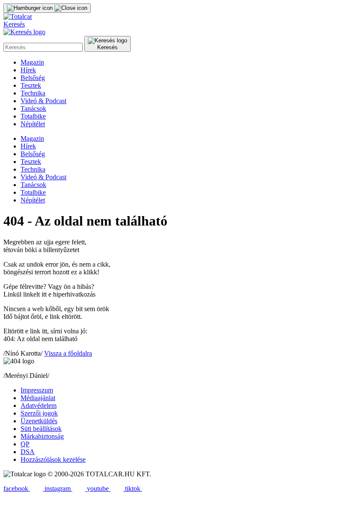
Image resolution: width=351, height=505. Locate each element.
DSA (28, 451)
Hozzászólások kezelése (53, 459)
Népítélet (33, 124)
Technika (33, 93)
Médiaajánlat (38, 397)
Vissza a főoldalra (68, 353)
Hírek (28, 70)
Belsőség (33, 77)
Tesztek (31, 85)
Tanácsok (33, 108)
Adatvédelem (39, 405)
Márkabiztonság (42, 436)
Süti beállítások (41, 428)
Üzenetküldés (39, 421)
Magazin (32, 62)
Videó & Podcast (43, 100)
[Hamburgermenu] (47, 8)
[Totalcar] (17, 16)
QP (25, 444)
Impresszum (37, 390)
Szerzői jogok (39, 413)
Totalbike (33, 116)
